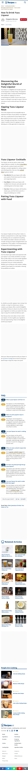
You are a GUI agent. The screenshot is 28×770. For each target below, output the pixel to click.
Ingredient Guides (18, 747)
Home (2, 6)
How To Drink (17, 7)
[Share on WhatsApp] (14, 768)
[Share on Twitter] (8, 768)
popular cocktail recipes (15, 452)
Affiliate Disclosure (18, 756)
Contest (16, 753)
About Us (4, 751)
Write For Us (4, 753)
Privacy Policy (5, 760)
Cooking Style (5, 747)
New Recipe (17, 736)
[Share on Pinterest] (23, 19)
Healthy (16, 734)
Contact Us (16, 751)
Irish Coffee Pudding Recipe (20, 703)
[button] (25, 768)
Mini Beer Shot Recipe (18, 693)
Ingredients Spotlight (8, 358)
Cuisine (4, 743)
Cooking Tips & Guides (10, 6)
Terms (15, 758)
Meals (3, 734)
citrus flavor (23, 164)
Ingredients (5, 736)
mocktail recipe (15, 490)
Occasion (4, 739)
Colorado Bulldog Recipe (19, 673)
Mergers (4, 756)
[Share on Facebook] (3, 768)
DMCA (3, 758)
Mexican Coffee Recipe (18, 683)
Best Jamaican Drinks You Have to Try (12, 506)
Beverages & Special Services (7, 7)
